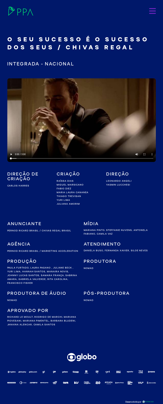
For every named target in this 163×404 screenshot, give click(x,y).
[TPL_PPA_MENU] (152, 11)
